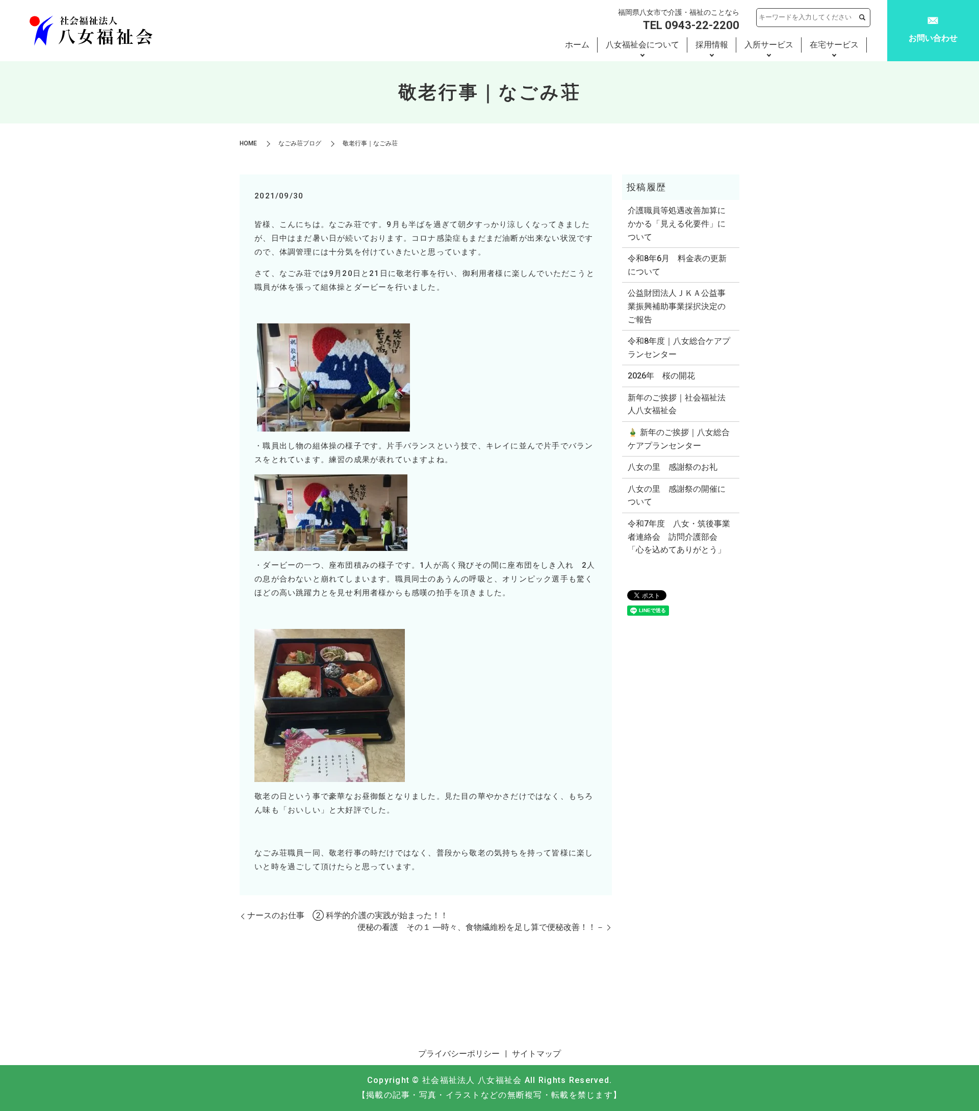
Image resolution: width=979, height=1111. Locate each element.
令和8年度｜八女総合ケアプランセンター (679, 347)
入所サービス (768, 44)
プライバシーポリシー (459, 1053)
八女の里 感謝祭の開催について (677, 495)
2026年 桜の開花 (661, 376)
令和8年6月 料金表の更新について (677, 265)
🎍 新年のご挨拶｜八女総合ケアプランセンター (679, 438)
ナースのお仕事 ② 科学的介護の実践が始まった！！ (347, 915)
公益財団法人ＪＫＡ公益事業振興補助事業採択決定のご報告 (677, 306)
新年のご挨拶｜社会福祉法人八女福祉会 (677, 404)
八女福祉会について (642, 44)
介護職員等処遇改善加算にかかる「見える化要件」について (677, 223)
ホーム (577, 44)
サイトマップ (536, 1053)
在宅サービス (834, 44)
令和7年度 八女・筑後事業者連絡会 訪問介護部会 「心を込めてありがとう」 (679, 536)
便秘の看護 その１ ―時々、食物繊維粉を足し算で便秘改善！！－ (480, 927)
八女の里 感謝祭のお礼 (672, 467)
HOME (248, 143)
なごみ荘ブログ (299, 143)
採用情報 (711, 44)
